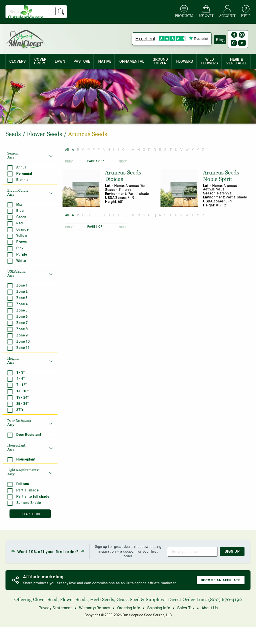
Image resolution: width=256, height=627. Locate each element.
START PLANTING (128, 324)
